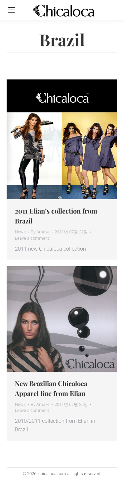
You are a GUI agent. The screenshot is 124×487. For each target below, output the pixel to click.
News (20, 231)
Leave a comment (32, 238)
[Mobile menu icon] (11, 10)
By (40, 231)
